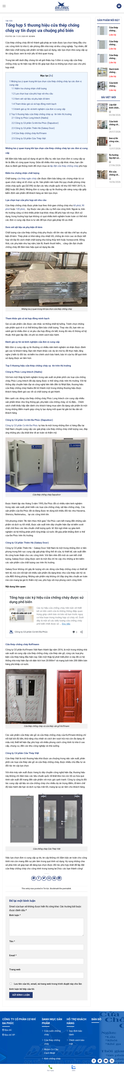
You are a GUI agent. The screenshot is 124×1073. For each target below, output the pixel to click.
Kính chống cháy (52, 1058)
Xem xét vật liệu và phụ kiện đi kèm (31, 99)
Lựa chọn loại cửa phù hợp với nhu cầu (32, 93)
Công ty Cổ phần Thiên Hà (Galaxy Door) (33, 128)
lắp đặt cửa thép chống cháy (64, 166)
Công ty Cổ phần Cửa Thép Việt (29, 138)
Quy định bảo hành (75, 1033)
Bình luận (15, 915)
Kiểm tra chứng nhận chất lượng (29, 88)
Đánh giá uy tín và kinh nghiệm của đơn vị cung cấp (38, 109)
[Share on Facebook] (38, 878)
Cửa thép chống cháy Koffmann (29, 133)
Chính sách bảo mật (76, 1042)
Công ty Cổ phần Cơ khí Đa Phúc (21, 425)
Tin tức (9, 21)
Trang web (14, 969)
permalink (66, 888)
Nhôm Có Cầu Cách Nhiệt (51, 1051)
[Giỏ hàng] (119, 6)
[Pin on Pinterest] (54, 878)
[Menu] (4, 6)
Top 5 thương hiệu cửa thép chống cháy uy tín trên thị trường (40, 114)
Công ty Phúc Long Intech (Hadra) (30, 118)
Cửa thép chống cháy (52, 1042)
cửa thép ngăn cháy (26, 178)
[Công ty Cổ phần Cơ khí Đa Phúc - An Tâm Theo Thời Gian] (62, 6)
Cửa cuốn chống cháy (52, 1033)
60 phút (77, 205)
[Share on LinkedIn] (59, 878)
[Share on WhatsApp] (33, 878)
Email (13, 955)
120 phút (20, 209)
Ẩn (51, 75)
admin (32, 36)
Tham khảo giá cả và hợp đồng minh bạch (34, 104)
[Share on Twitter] (44, 878)
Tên (12, 941)
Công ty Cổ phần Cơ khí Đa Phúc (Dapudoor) (35, 123)
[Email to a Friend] (49, 878)
